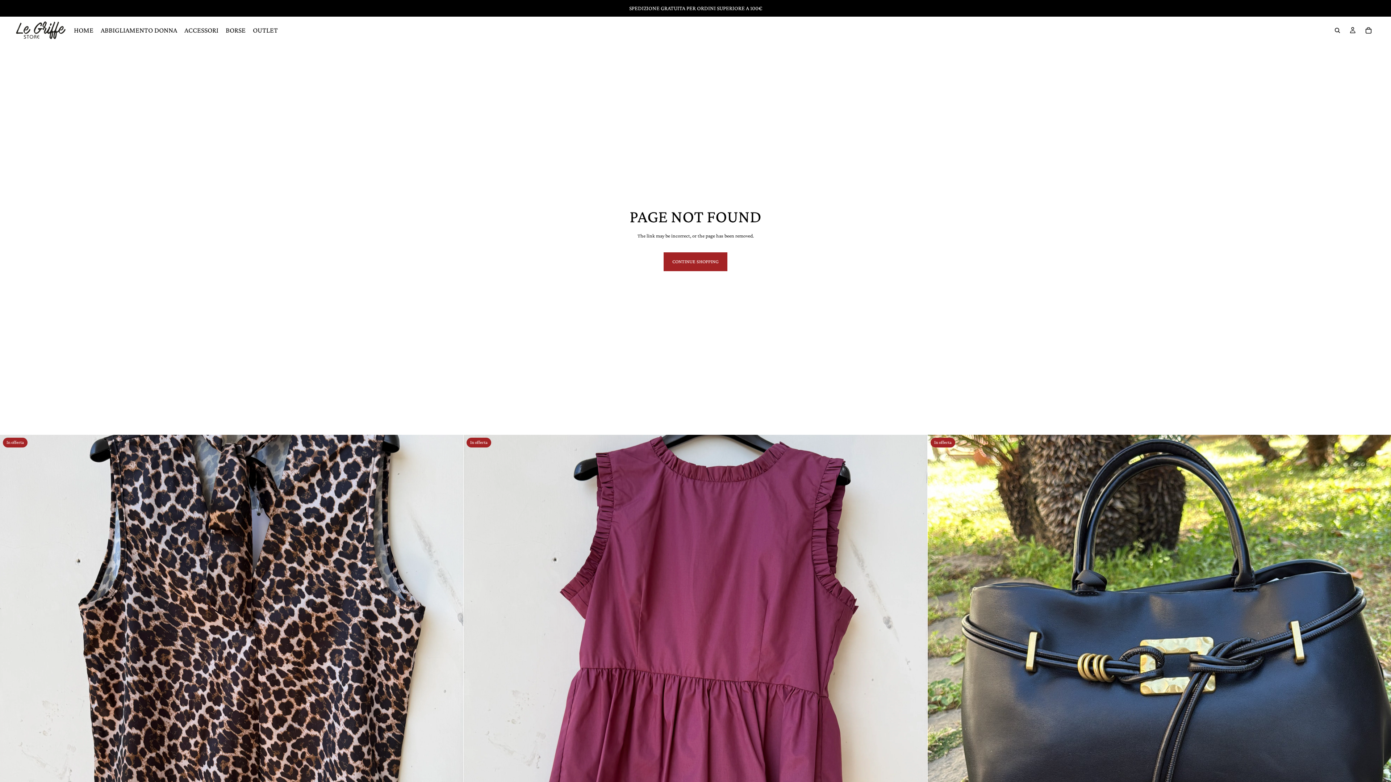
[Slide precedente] (11, 666)
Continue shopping (695, 261)
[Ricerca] (1337, 30)
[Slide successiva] (452, 666)
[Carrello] (1369, 30)
